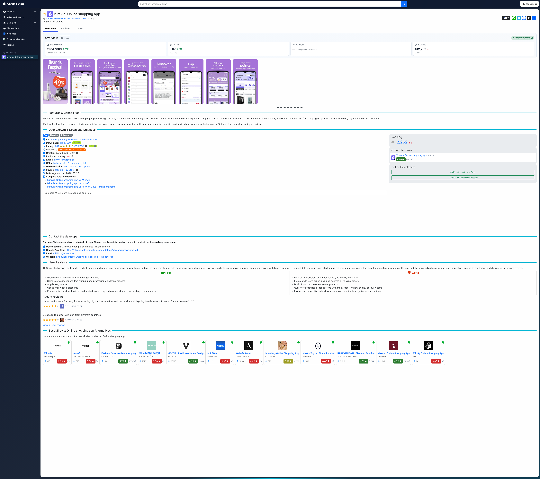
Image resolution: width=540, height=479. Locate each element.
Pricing (10, 45)
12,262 (403, 142)
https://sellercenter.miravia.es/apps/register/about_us (84, 256)
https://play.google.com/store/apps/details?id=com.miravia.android (102, 250)
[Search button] (404, 4)
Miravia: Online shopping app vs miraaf (68, 183)
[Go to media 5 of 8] (291, 107)
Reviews (65, 28)
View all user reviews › (55, 325)
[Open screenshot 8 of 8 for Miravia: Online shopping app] (245, 81)
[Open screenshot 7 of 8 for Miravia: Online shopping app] (218, 81)
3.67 (69, 146)
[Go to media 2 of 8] (281, 107)
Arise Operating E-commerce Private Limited (66, 18)
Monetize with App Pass (464, 172)
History (11, 53)
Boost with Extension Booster (464, 177)
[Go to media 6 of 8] (294, 107)
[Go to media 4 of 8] (288, 107)
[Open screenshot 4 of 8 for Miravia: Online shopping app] (136, 81)
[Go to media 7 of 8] (298, 107)
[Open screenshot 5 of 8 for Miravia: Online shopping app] (163, 81)
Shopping (54, 135)
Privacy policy (75, 163)
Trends (79, 28)
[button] (529, 4)
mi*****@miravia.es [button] (63, 159)
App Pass (11, 34)
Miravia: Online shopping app (411, 155)
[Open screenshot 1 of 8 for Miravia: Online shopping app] (55, 81)
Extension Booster (16, 39)
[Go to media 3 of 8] (284, 107)
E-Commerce (66, 135)
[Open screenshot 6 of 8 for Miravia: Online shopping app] (191, 81)
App (92, 18)
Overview (50, 28)
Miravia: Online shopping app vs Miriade (68, 180)
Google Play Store (522, 38)
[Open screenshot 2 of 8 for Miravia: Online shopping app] (82, 81)
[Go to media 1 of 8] (278, 107)
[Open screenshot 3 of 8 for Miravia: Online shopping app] (109, 81)
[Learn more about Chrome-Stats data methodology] (77, 169)
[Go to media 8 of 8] (301, 107)
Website (57, 163)
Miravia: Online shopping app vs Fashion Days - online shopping (81, 186)
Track (66, 38)
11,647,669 (65, 142)
